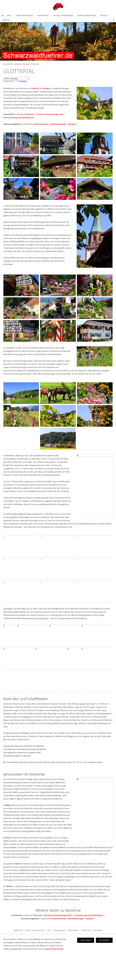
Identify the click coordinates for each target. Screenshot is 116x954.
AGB (48, 930)
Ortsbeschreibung (40, 124)
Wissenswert (73, 930)
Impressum (18, 930)
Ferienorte (35, 64)
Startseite (17, 64)
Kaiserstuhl (43, 15)
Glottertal (35, 88)
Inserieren (98, 930)
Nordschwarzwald (87, 15)
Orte (9, 15)
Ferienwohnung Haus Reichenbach (18, 117)
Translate (22, 81)
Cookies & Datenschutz (35, 930)
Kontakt (6, 20)
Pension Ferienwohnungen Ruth (50, 114)
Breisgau (26, 64)
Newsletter (86, 930)
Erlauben (104, 940)
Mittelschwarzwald (63, 15)
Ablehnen (86, 940)
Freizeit (104, 15)
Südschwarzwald (24, 15)
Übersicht (30, 114)
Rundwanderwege (58, 124)
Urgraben (72, 124)
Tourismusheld (59, 930)
